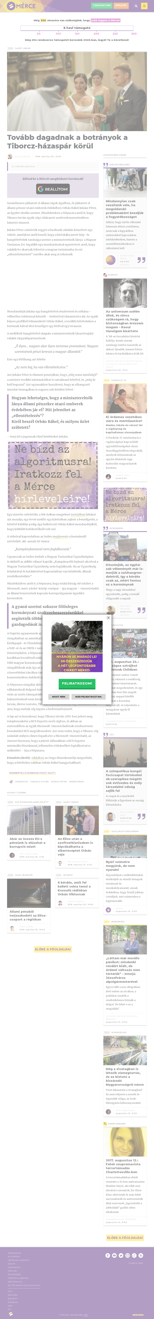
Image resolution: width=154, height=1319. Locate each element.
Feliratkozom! (77, 683)
